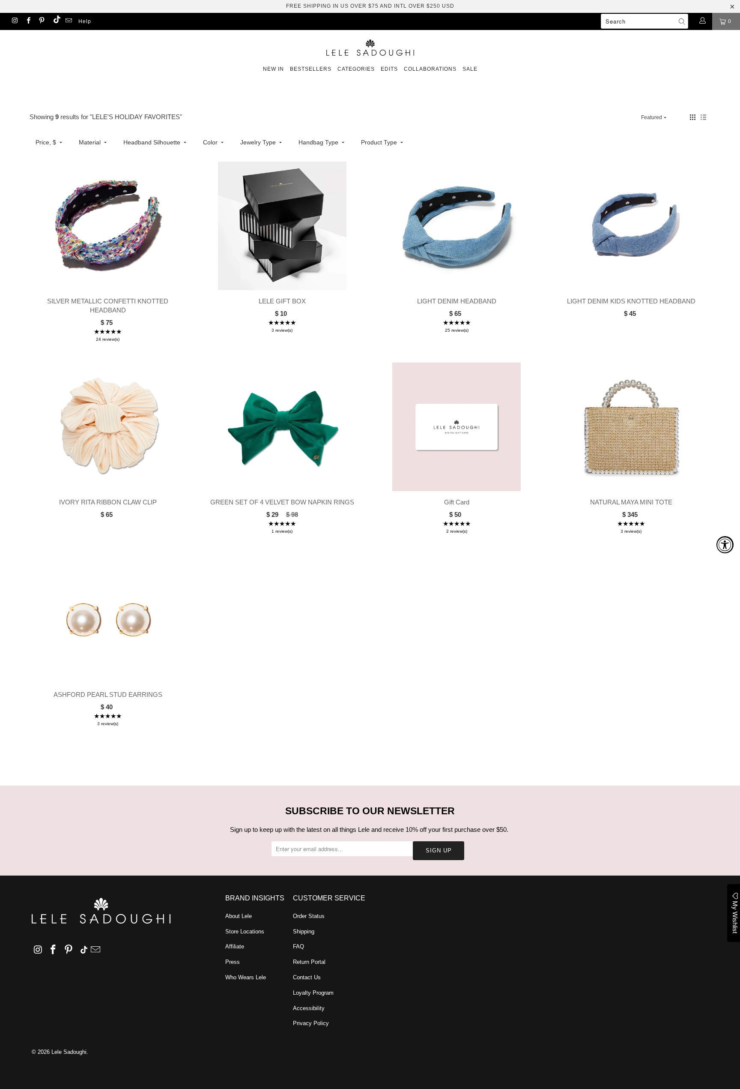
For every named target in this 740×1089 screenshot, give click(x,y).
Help (84, 21)
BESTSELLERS (310, 69)
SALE (469, 69)
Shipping (303, 931)
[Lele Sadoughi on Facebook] (27, 21)
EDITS (389, 69)
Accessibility (309, 1008)
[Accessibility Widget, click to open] (725, 544)
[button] (692, 117)
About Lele (238, 916)
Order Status (309, 916)
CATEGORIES (356, 69)
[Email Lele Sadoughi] (68, 21)
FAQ (298, 946)
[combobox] (644, 21)
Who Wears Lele (245, 977)
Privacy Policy (311, 1023)
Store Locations (244, 931)
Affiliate (234, 946)
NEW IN (273, 69)
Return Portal (309, 962)
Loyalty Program (313, 993)
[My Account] (702, 21)
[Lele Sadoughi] (370, 46)
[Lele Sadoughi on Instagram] (14, 21)
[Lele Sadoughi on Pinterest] (41, 21)
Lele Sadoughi (69, 1052)
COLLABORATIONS (430, 69)
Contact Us (307, 977)
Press (232, 962)
